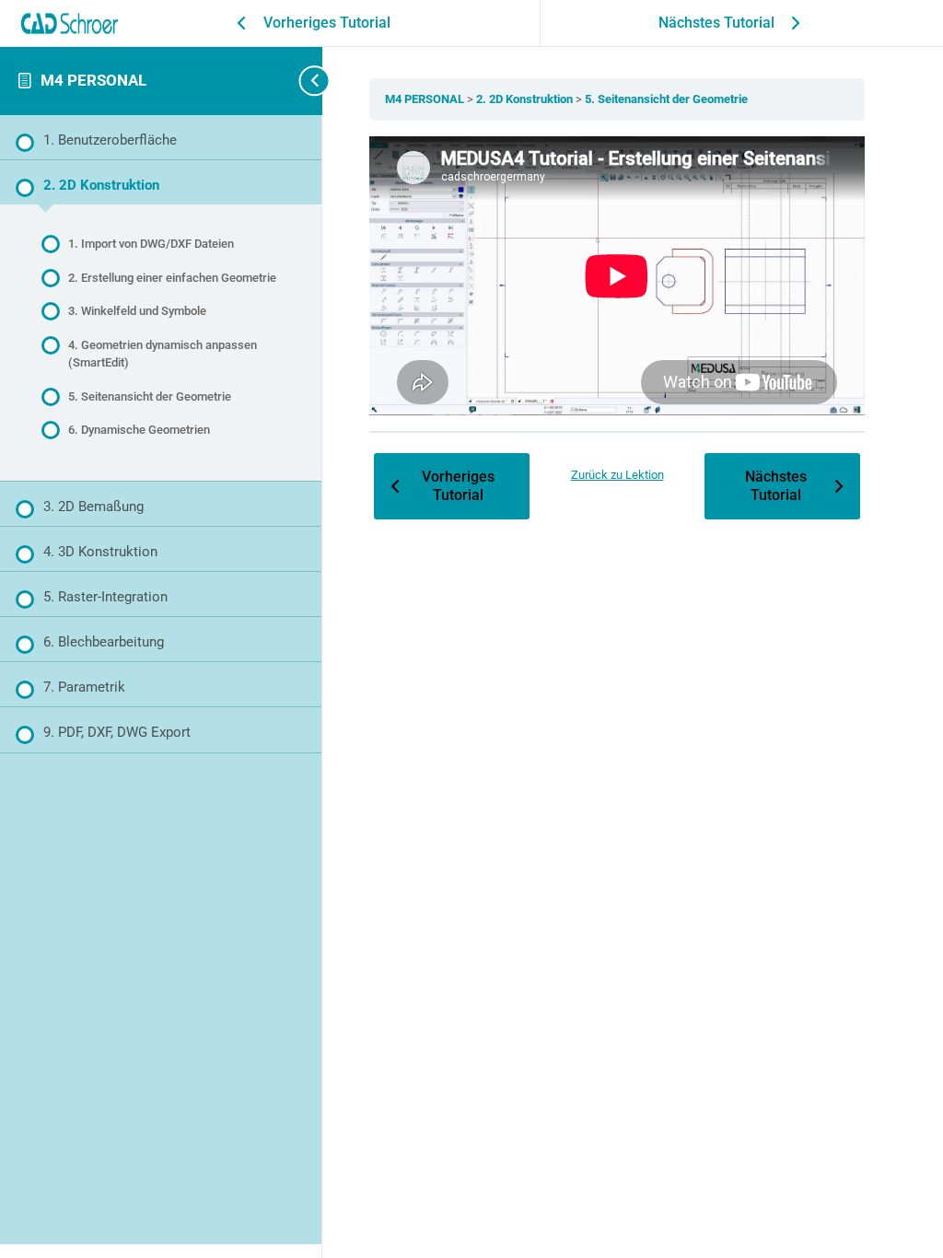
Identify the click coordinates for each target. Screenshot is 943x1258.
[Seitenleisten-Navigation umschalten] (294, 80)
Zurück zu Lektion (617, 475)
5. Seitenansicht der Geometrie (666, 99)
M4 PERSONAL (93, 80)
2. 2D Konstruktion (526, 99)
